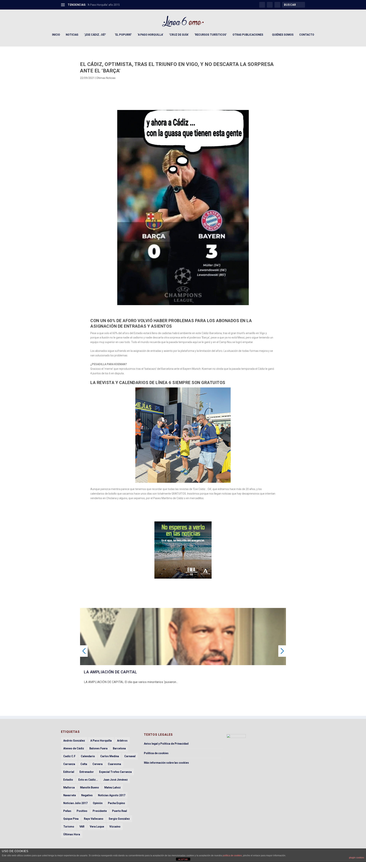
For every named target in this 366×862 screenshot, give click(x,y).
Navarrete (69, 795)
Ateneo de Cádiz (73, 748)
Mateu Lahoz (112, 787)
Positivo (82, 810)
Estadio (68, 779)
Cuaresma (114, 764)
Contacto (306, 34)
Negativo (87, 795)
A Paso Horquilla (101, 740)
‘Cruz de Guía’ (179, 34)
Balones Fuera (98, 748)
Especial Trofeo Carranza (115, 771)
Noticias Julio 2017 (75, 803)
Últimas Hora (71, 834)
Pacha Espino (116, 803)
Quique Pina (71, 818)
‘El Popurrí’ (123, 34)
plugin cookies (356, 857)
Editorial (68, 771)
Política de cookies (156, 753)
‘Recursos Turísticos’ (210, 34)
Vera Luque (97, 826)
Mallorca (69, 787)
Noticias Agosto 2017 (111, 795)
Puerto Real (119, 810)
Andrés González (74, 740)
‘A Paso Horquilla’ (150, 34)
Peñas (67, 810)
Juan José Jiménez (115, 779)
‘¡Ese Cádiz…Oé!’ (95, 34)
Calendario (88, 756)
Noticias (72, 34)
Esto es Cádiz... (88, 779)
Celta (83, 764)
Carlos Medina (109, 756)
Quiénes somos (283, 34)
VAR (81, 826)
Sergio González (119, 818)
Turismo (68, 826)
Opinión (98, 803)
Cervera (97, 764)
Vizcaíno (114, 826)
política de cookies (232, 855)
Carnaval (130, 756)
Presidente (100, 810)
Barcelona (119, 748)
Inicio (56, 34)
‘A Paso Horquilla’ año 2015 (103, 4)
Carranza (69, 764)
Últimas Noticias (106, 77)
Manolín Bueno (89, 787)
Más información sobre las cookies (166, 762)
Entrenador (86, 771)
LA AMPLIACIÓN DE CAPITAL (110, 672)
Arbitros (122, 740)
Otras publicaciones (248, 34)
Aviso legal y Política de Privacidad (166, 743)
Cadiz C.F (69, 756)
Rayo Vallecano (93, 818)
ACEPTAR (183, 859)
